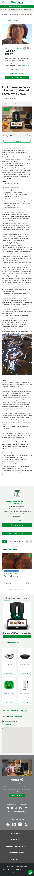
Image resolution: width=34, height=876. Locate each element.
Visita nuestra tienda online (16, 6)
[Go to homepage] (17, 2)
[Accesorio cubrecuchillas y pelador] (9, 656)
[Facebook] (8, 824)
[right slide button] (30, 589)
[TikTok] (26, 824)
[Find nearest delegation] (3, 2)
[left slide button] (3, 589)
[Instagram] (20, 824)
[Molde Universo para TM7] (9, 685)
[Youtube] (14, 824)
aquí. (22, 165)
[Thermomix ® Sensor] (25, 685)
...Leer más (25, 65)
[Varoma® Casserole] (25, 656)
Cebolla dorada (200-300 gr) (11, 227)
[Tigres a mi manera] (17, 562)
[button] (30, 2)
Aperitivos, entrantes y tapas (11, 571)
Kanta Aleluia (20, 437)
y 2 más (23, 571)
